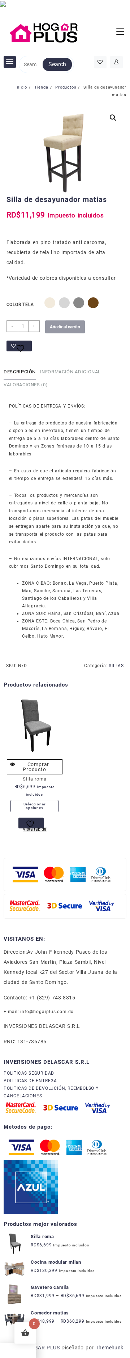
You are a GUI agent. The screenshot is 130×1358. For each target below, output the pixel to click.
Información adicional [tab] (70, 371)
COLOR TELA (20, 304)
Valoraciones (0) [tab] (26, 384)
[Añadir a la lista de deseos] (19, 346)
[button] (113, 117)
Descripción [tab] (20, 371)
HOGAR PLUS (43, 1347)
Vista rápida (35, 829)
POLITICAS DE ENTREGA (30, 1080)
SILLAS (116, 665)
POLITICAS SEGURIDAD (29, 1073)
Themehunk (110, 1347)
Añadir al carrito (65, 326)
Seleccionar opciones (34, 806)
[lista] (31, 823)
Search (57, 64)
